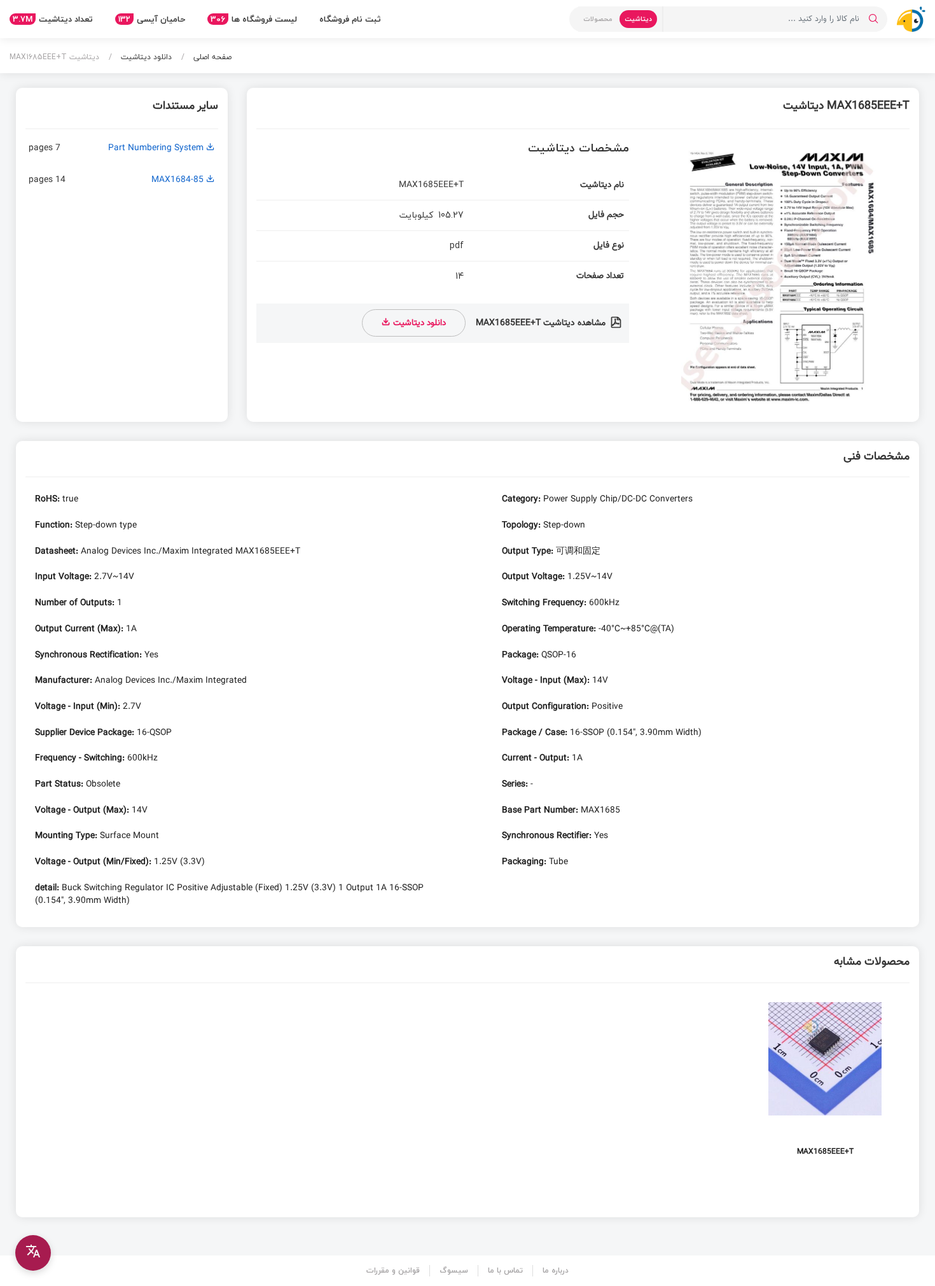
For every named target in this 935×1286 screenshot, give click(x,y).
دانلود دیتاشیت (145, 57)
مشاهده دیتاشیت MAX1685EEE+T (542, 323)
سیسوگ (454, 1270)
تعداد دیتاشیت (53, 19)
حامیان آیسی (151, 19)
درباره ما (556, 1270)
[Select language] (33, 1253)
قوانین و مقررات (393, 1270)
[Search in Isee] (873, 19)
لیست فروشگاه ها (254, 19)
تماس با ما (505, 1270)
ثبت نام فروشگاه (350, 19)
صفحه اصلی (211, 57)
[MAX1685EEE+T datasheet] (825, 1082)
